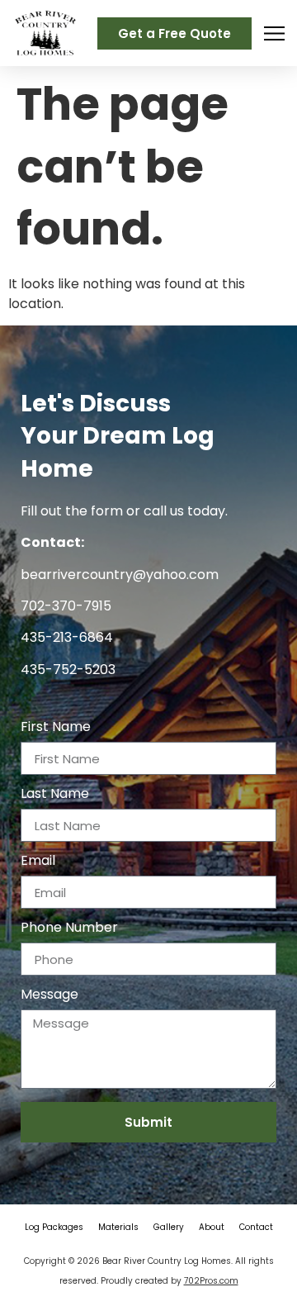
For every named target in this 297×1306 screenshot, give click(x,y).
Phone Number (69, 929)
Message (49, 996)
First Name (56, 728)
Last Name (55, 795)
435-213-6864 (67, 637)
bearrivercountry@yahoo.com (120, 574)
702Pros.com (211, 1281)
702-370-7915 (66, 605)
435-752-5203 (68, 669)
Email (38, 862)
